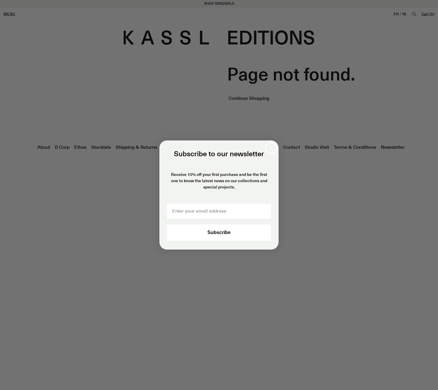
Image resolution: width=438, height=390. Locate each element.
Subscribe (219, 232)
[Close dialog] (271, 148)
